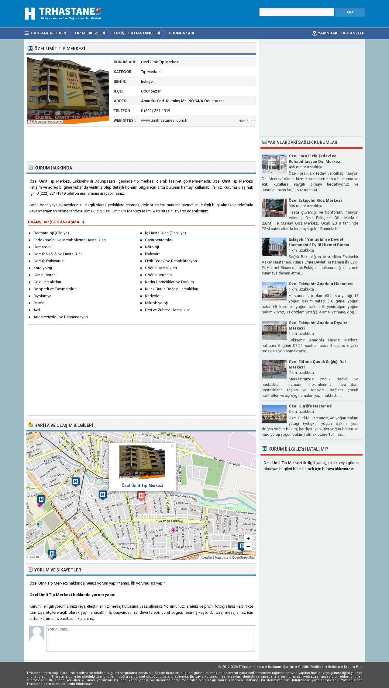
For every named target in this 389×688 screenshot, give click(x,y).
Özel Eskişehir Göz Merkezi (315, 200)
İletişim (334, 667)
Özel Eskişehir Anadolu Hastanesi (321, 283)
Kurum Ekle (353, 667)
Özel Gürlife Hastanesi (310, 406)
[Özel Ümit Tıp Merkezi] (68, 123)
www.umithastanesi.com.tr (164, 120)
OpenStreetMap (243, 557)
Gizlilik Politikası (311, 667)
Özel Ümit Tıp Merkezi (142, 485)
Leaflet (207, 557)
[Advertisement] (141, 143)
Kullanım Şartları (281, 667)
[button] (141, 496)
